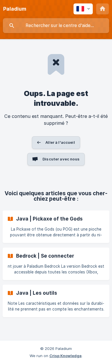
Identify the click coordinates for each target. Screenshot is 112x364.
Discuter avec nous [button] (61, 159)
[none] (14, 8)
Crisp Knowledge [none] (65, 355)
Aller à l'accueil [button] (60, 142)
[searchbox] (56, 25)
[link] (56, 226)
